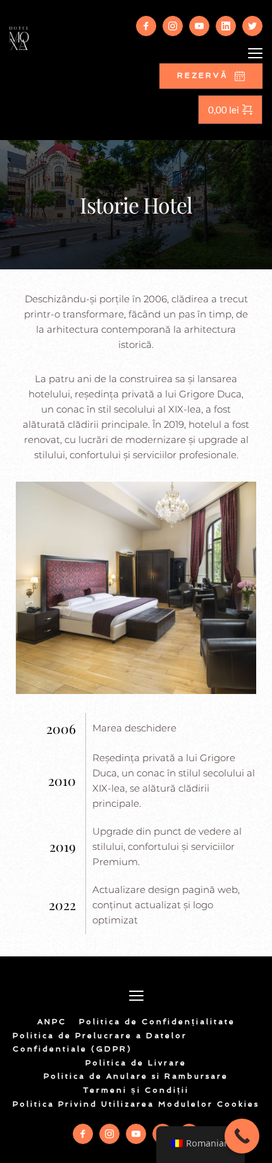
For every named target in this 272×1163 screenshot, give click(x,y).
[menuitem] (52, 1022)
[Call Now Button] (242, 1136)
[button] (255, 53)
